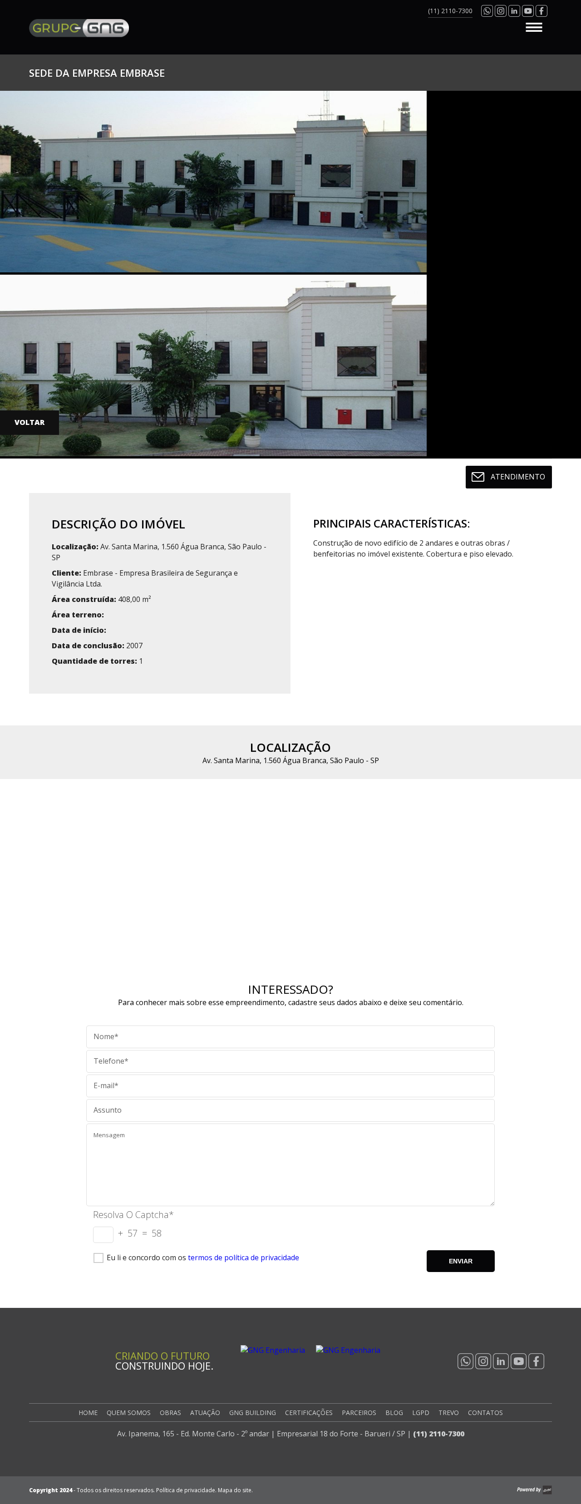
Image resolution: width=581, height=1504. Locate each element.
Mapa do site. (235, 1490)
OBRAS (170, 1412)
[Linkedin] (501, 1361)
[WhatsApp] (465, 1361)
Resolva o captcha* (133, 1214)
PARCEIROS (359, 1412)
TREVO (448, 1412)
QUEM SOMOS (129, 1412)
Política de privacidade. (186, 1490)
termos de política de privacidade (243, 1257)
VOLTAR (29, 422)
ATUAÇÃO (205, 1412)
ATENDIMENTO (518, 477)
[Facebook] (536, 1361)
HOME (88, 1412)
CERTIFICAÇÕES (309, 1412)
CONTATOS (485, 1412)
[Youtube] (519, 1361)
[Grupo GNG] (61, 1366)
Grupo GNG (79, 28)
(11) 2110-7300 (438, 1434)
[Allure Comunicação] (534, 1490)
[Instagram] (483, 1361)
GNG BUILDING (252, 1412)
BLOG (394, 1412)
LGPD (420, 1412)
